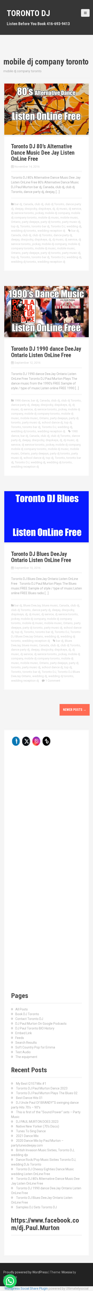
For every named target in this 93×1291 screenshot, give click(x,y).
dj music (61, 208)
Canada (28, 204)
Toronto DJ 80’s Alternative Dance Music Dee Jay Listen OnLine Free (42, 152)
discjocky (31, 208)
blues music (50, 605)
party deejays (30, 222)
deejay (19, 208)
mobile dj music (48, 217)
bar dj (18, 204)
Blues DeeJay (32, 605)
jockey (39, 213)
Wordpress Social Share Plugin (27, 1288)
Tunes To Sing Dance (31, 1131)
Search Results (26, 1042)
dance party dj (62, 235)
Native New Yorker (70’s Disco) (37, 1126)
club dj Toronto (54, 204)
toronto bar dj (40, 226)
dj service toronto (22, 213)
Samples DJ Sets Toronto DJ (36, 1207)
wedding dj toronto (23, 230)
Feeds (19, 1038)
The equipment (26, 1057)
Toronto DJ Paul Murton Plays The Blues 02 (46, 1093)
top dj (15, 226)
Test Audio (23, 1052)
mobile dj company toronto (42, 413)
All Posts (21, 1009)
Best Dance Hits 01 (29, 1098)
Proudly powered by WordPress (25, 1272)
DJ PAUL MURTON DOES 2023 (37, 1121)
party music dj (71, 222)
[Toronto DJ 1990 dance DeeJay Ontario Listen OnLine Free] (46, 311)
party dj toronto (51, 222)
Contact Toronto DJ (29, 1019)
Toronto (25, 226)
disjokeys (44, 208)
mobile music (69, 217)
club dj (39, 204)
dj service (75, 208)
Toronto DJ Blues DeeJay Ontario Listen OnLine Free (41, 557)
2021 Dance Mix (27, 1136)
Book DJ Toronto (27, 1014)
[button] (10, 1281)
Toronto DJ (28, 13)
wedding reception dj (51, 230)
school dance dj (52, 422)
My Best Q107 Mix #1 (31, 1083)
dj (53, 208)
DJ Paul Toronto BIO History (34, 1028)
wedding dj (74, 226)
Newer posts (74, 710)
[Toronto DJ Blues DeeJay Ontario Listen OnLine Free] (46, 516)
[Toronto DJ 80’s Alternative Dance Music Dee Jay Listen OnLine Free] (46, 109)
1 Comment (52, 680)
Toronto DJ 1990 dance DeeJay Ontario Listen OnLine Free (46, 352)
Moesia (67, 1272)
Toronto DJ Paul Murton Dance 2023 (41, 1088)
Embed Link (23, 1033)
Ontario (16, 222)
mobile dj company (57, 213)
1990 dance (22, 400)
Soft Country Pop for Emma (35, 1047)
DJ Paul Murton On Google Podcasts (41, 1023)
